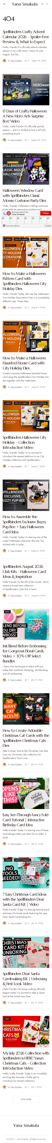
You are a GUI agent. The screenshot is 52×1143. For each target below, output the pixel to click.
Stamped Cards (12, 781)
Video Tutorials (12, 77)
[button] (4, 4)
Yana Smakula (25, 4)
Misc (7, 612)
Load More (26, 1099)
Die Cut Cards (21, 156)
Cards (8, 156)
